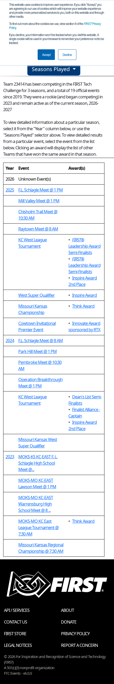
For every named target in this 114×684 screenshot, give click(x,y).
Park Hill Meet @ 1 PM (37, 351)
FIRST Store (15, 634)
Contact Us (15, 622)
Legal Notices (18, 645)
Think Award (83, 306)
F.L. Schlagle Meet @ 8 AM (40, 340)
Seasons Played (51, 69)
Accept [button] (46, 54)
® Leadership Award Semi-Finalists (84, 246)
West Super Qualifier (36, 295)
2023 (10, 457)
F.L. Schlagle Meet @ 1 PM (40, 190)
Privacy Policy (75, 634)
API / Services (16, 610)
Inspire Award (84, 295)
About (67, 610)
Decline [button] (67, 54)
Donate (68, 622)
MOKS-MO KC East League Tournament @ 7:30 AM (38, 527)
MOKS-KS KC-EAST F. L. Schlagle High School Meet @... (37, 463)
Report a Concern (79, 645)
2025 (10, 190)
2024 (10, 340)
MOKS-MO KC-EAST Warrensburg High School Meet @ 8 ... (35, 504)
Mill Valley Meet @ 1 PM (38, 201)
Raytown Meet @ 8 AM (38, 229)
